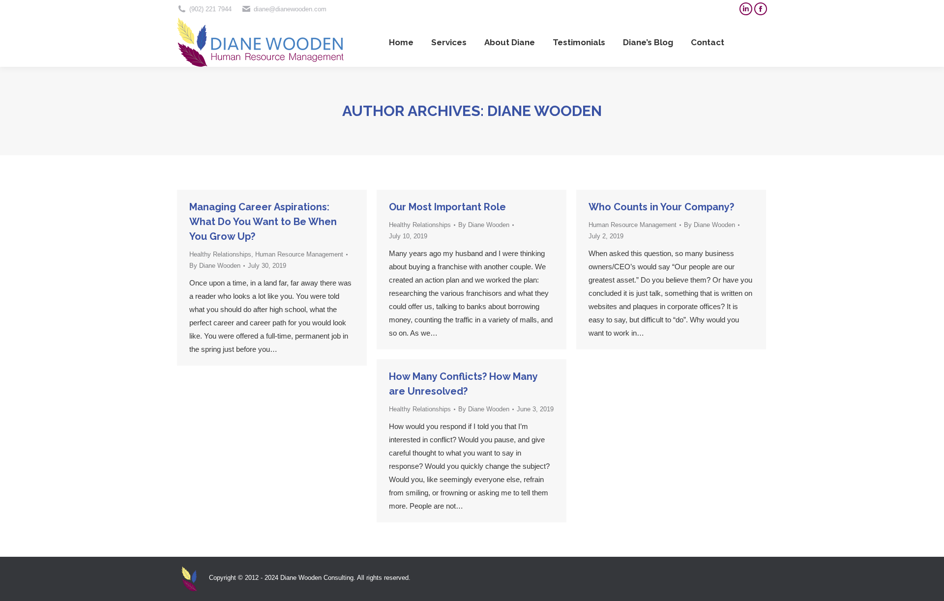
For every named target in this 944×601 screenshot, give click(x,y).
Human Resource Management (299, 254)
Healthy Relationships (220, 254)
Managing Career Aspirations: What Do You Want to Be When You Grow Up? (263, 221)
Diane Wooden (544, 110)
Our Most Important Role (447, 207)
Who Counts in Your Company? (661, 207)
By (214, 265)
